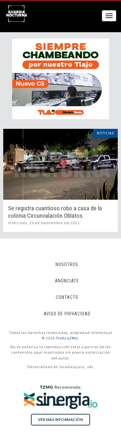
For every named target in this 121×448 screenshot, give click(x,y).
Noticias (105, 133)
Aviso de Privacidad (67, 313)
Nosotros (66, 264)
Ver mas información (60, 419)
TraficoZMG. (67, 338)
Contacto (67, 297)
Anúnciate (67, 280)
